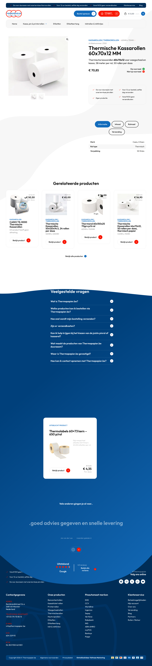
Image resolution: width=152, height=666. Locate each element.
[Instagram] (126, 581)
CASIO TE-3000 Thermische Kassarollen (18, 224)
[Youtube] (143, 581)
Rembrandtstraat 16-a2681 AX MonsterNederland (15, 606)
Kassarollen (95, 40)
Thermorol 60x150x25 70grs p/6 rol (93, 225)
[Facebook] (121, 581)
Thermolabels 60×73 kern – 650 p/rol (68, 432)
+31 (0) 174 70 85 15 (14, 616)
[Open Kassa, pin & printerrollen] (46, 23)
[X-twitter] (132, 581)
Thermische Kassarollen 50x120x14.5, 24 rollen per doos (57, 227)
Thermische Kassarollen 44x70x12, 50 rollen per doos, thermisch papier (129, 227)
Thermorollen (111, 40)
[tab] (102, 124)
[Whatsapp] (137, 581)
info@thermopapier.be (15, 626)
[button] (67, 39)
